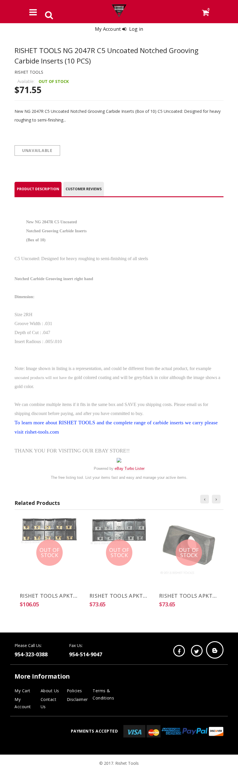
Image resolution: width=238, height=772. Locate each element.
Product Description (38, 188)
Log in (136, 29)
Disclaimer (77, 699)
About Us (50, 690)
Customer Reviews (84, 188)
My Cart (22, 690)
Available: (26, 81)
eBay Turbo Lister (130, 468)
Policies (74, 690)
